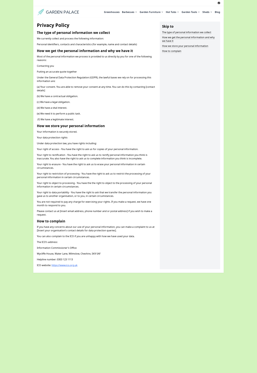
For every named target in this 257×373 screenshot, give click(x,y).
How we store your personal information (185, 46)
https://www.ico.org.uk (64, 265)
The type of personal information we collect (186, 32)
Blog (217, 12)
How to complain (171, 51)
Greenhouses (112, 12)
